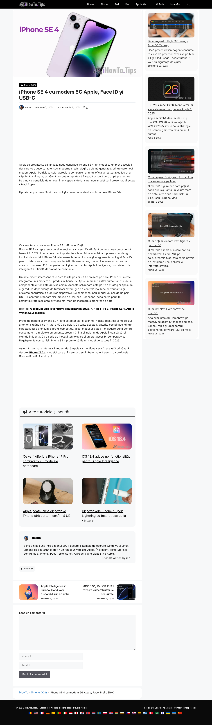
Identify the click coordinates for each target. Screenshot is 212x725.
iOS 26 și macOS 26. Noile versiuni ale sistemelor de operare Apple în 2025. (170, 109)
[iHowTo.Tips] (32, 4)
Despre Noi (190, 707)
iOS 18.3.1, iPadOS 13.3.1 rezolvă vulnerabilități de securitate (98, 590)
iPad (116, 4)
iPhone (104, 4)
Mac (127, 4)
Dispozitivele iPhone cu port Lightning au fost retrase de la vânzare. (104, 515)
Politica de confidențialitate (157, 707)
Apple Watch (142, 4)
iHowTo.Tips (31, 707)
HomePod (175, 4)
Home (90, 4)
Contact (178, 707)
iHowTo (23, 692)
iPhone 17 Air (37, 352)
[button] (188, 4)
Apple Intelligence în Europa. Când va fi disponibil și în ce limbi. (55, 590)
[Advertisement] (77, 135)
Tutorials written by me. (116, 558)
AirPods (160, 4)
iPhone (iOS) (39, 692)
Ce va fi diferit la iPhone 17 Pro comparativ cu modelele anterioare (45, 461)
